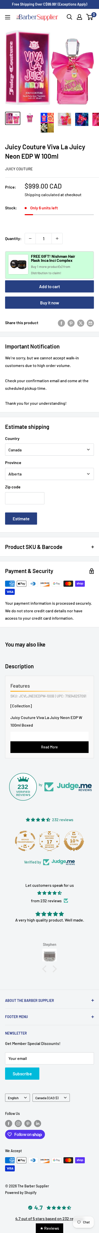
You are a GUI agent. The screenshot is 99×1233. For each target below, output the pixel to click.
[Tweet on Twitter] (80, 323)
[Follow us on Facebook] (8, 1123)
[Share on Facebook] (61, 323)
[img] (49, 893)
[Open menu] (7, 17)
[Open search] (69, 17)
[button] (45, 968)
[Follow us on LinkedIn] (37, 1123)
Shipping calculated (42, 194)
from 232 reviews (46, 900)
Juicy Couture (19, 169)
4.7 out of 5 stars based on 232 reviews (49, 1218)
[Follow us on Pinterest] (27, 1123)
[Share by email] (90, 323)
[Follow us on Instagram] (18, 1123)
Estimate (21, 518)
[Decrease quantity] (30, 238)
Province (13, 462)
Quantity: (13, 238)
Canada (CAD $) (46, 1098)
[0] (90, 17)
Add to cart (49, 286)
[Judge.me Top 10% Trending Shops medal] (84, 841)
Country (12, 438)
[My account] (79, 17)
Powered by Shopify (21, 1192)
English (13, 1098)
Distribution (39, 273)
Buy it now (49, 302)
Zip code (13, 486)
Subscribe (22, 1073)
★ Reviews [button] (49, 1228)
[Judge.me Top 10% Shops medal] (60, 841)
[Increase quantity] (57, 238)
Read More (49, 747)
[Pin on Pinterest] (71, 323)
